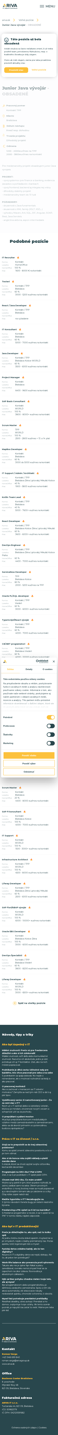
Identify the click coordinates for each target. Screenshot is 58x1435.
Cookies (42, 1427)
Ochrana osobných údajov (24, 1427)
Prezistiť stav (16, 70)
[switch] (51, 726)
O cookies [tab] (48, 669)
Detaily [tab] (29, 669)
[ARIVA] (10, 6)
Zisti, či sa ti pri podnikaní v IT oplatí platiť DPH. (24, 1173)
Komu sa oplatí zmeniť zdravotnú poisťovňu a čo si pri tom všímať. (27, 1149)
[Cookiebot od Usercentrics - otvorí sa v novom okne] (36, 661)
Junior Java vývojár (21, 25)
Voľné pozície (26, 20)
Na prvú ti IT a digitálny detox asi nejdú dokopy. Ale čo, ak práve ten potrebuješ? (27, 1253)
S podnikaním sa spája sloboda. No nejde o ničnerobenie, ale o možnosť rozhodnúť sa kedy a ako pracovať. (27, 1076)
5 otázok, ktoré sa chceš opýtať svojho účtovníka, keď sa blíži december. (26, 1162)
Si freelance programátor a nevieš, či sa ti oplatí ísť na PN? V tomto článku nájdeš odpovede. (28, 1213)
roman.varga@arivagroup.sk (15, 1360)
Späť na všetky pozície (31, 1003)
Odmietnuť (29, 771)
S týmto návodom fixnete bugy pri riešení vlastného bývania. (27, 1202)
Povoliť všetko (29, 755)
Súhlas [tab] (10, 669)
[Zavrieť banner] (54, 661)
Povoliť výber (29, 763)
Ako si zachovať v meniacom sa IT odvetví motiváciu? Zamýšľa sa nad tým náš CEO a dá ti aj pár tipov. (26, 1090)
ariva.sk (6, 20)
